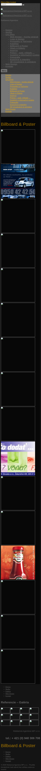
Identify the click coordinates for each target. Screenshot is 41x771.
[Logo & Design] (5, 725)
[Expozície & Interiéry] (15, 725)
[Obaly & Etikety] (5, 719)
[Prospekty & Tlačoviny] (15, 719)
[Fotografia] (34, 725)
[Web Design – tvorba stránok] (15, 713)
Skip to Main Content (8, 2)
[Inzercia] (34, 719)
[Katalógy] (25, 719)
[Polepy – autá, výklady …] (34, 713)
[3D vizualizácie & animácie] (5, 713)
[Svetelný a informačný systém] (25, 713)
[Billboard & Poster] (25, 725)
